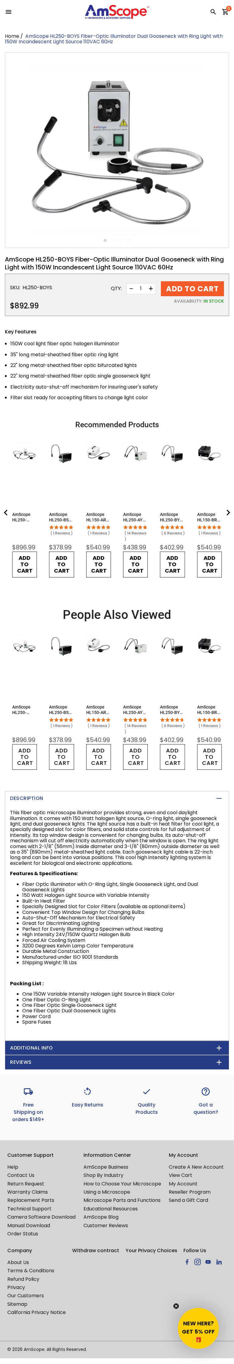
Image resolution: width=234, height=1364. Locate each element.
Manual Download (28, 1225)
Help (12, 1166)
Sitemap (17, 1304)
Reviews (21, 1062)
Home (12, 36)
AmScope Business (105, 1166)
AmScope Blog (101, 1216)
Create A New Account (196, 1166)
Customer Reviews (105, 1225)
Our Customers (25, 1295)
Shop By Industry (103, 1175)
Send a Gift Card (188, 1200)
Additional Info (31, 1047)
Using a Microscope (106, 1191)
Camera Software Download (41, 1216)
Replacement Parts (30, 1200)
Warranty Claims (27, 1191)
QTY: (116, 288)
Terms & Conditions (30, 1270)
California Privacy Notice (36, 1312)
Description (26, 798)
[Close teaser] (176, 1306)
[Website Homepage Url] (117, 12)
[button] (198, 1328)
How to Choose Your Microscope (122, 1183)
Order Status (22, 1233)
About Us (18, 1262)
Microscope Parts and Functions (122, 1200)
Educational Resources (110, 1208)
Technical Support (29, 1208)
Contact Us (20, 1175)
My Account (183, 1183)
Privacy (16, 1287)
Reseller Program (190, 1191)
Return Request (25, 1183)
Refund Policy (23, 1279)
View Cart (180, 1175)
